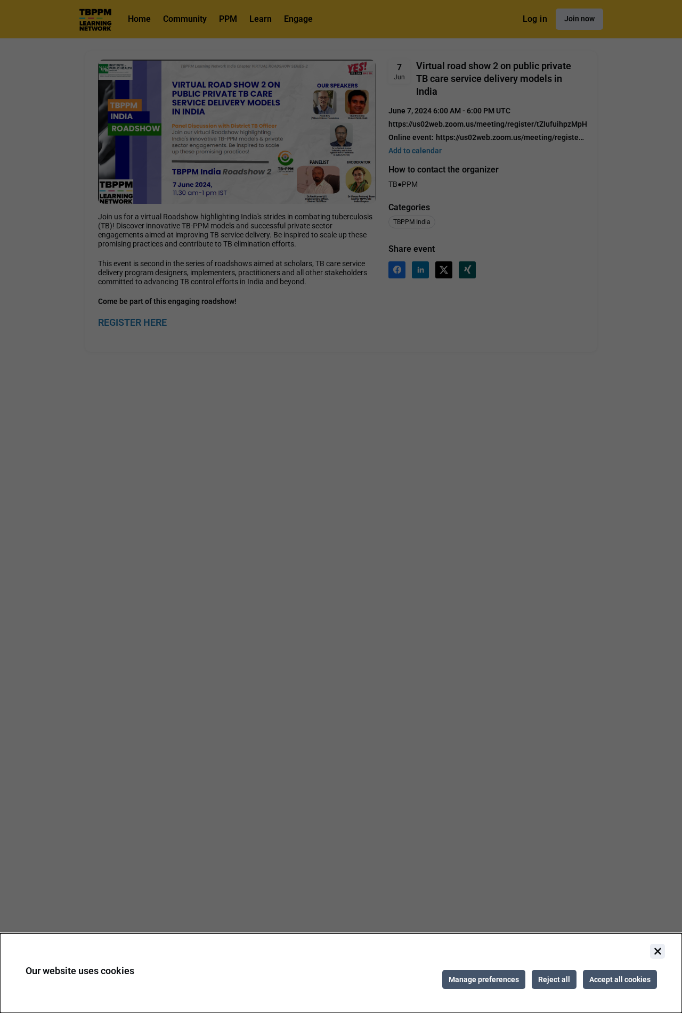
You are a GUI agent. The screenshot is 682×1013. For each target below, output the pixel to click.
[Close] (657, 951)
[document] (341, 973)
